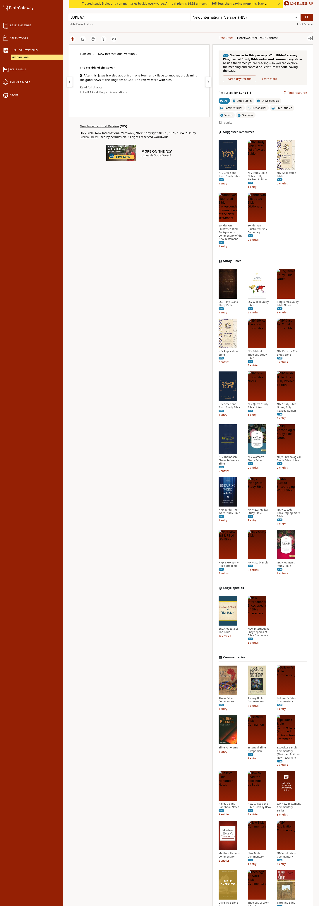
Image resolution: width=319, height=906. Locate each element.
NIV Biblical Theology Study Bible (257, 354)
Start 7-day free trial (239, 79)
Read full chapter (92, 87)
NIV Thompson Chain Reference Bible (229, 460)
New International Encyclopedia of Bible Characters (259, 632)
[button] (298, 4)
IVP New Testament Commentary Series (289, 807)
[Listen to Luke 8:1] (114, 39)
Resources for (235, 93)
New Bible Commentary (256, 855)
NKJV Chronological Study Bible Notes (289, 458)
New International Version (99, 126)
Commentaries (234, 657)
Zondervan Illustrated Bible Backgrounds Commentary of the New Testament (230, 232)
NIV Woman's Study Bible (256, 458)
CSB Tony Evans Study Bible (228, 303)
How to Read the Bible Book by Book (259, 805)
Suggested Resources (238, 132)
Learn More (269, 79)
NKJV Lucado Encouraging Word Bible (288, 513)
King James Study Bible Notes (288, 303)
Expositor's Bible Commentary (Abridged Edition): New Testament (288, 752)
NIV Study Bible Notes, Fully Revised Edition (257, 176)
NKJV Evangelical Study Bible (258, 511)
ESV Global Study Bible (258, 303)
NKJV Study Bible (258, 562)
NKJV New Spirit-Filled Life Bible (229, 564)
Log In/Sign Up (301, 4)
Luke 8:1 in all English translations (103, 92)
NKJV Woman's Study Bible (286, 564)
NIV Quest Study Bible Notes (258, 405)
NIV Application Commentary (286, 855)
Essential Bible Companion (257, 749)
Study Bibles (232, 261)
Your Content (268, 38)
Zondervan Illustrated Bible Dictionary (258, 229)
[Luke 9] (208, 82)
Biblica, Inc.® (89, 137)
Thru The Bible (286, 902)
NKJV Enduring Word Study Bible (229, 511)
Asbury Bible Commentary (256, 699)
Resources (226, 38)
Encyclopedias (233, 588)
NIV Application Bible (286, 174)
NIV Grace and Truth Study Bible (229, 174)
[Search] (307, 17)
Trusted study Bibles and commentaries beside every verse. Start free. (177, 3)
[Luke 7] (70, 82)
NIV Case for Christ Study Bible (288, 353)
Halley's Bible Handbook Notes (229, 805)
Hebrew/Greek (247, 38)
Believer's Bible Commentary (286, 699)
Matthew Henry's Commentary (229, 855)
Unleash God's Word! (156, 155)
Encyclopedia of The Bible (228, 630)
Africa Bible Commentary (226, 699)
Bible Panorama (228, 747)
